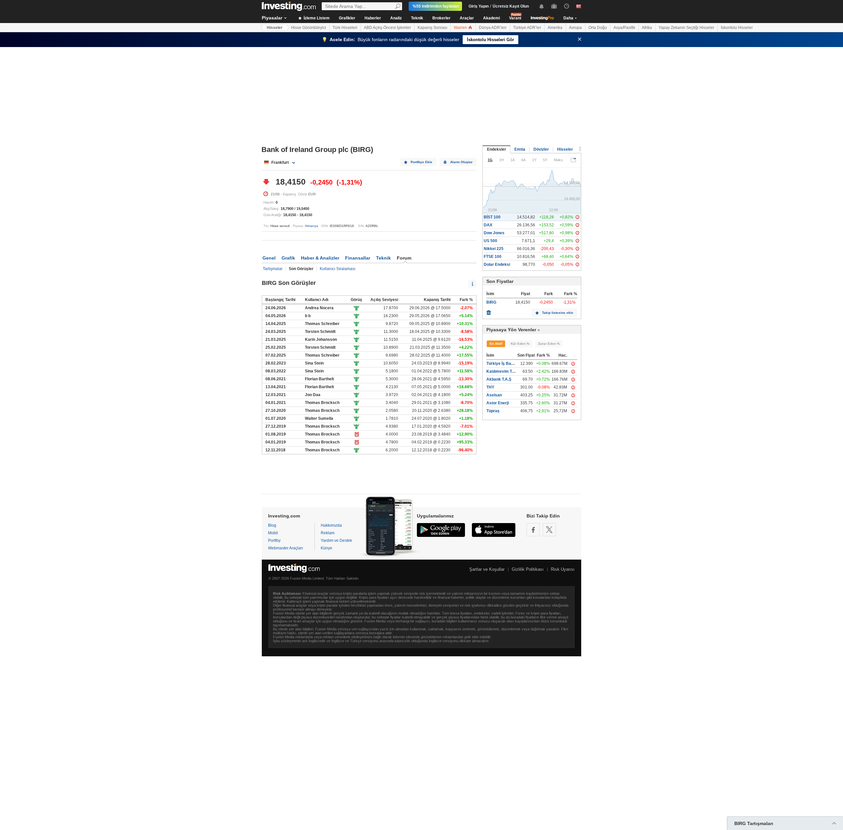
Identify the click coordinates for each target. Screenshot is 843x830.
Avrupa (575, 27)
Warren (461, 27)
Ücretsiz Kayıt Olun (511, 6)
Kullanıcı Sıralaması (337, 268)
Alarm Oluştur (461, 162)
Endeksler (496, 149)
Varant (515, 18)
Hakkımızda (331, 525)
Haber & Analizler (320, 258)
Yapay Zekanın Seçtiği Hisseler (686, 27)
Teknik (417, 18)
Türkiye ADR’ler (527, 27)
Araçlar (467, 18)
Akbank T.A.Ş (498, 379)
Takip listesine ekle (557, 312)
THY (490, 387)
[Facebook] (533, 529)
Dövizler (541, 149)
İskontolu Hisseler (737, 27)
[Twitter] (549, 529)
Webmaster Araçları (285, 548)
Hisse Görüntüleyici (308, 27)
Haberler (373, 18)
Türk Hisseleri (345, 27)
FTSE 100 (493, 256)
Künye (326, 548)
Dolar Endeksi (497, 264)
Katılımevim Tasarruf (506, 371)
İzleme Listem (316, 18)
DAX (488, 225)
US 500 (490, 241)
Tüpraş (493, 411)
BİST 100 (492, 217)
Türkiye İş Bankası (503, 363)
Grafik (288, 258)
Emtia (519, 149)
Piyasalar (272, 17)
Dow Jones (494, 233)
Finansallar (357, 258)
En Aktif (496, 343)
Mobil (273, 533)
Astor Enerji (497, 403)
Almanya (311, 226)
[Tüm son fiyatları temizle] (488, 311)
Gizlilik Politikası (528, 569)
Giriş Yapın (479, 6)
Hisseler (275, 27)
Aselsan (494, 395)
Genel (269, 258)
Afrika (647, 27)
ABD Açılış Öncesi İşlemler (387, 27)
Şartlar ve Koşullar (486, 569)
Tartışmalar (273, 268)
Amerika (555, 27)
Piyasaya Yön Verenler (511, 329)
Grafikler (347, 18)
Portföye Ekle (421, 162)
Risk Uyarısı (563, 569)
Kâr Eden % (520, 343)
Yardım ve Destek (336, 540)
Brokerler (441, 18)
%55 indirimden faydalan (436, 6)
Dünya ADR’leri (492, 27)
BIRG (491, 302)
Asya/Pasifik (624, 27)
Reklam (328, 533)
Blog (272, 525)
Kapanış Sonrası (432, 27)
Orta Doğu (597, 27)
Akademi (491, 18)
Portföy (274, 540)
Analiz (396, 18)
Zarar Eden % (549, 343)
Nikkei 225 (493, 248)
